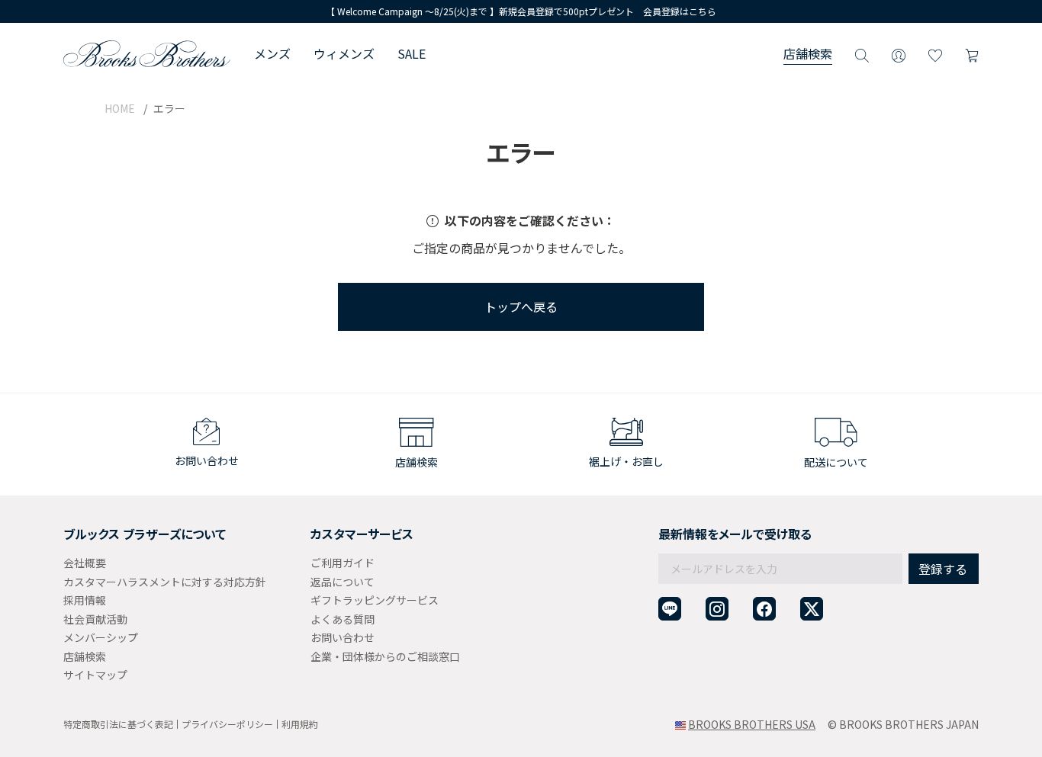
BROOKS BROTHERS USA (751, 724)
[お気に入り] (935, 53)
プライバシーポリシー (227, 723)
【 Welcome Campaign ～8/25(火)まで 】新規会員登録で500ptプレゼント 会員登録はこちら (521, 11)
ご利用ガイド (342, 562)
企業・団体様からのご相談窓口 (385, 656)
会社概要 (84, 562)
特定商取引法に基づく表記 (118, 723)
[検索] (862, 53)
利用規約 (299, 723)
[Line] (669, 609)
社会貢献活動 (95, 619)
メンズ (272, 53)
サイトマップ (95, 674)
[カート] (972, 53)
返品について (342, 581)
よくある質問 (342, 619)
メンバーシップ (100, 637)
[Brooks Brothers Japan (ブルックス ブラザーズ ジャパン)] (146, 53)
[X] (811, 609)
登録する (942, 569)
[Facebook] (764, 609)
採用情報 (84, 600)
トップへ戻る (521, 306)
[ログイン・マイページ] (898, 53)
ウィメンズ (344, 53)
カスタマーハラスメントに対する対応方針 (164, 581)
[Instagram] (717, 609)
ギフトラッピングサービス (374, 600)
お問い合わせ (342, 637)
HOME (120, 108)
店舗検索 (807, 53)
